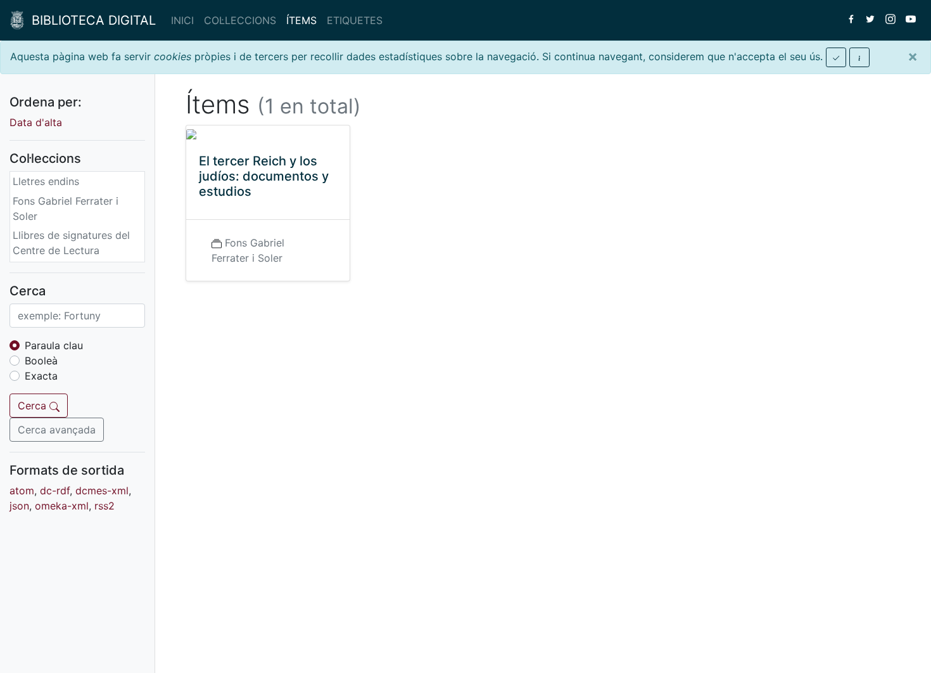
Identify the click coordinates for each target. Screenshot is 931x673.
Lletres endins (46, 181)
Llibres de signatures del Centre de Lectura (71, 243)
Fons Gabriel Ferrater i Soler (65, 208)
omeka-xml (62, 505)
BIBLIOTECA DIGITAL (90, 20)
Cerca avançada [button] (57, 429)
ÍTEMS (301, 20)
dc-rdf (55, 490)
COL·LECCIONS (240, 20)
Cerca (33, 405)
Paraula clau (54, 345)
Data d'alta (36, 122)
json (19, 505)
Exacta (41, 375)
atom (22, 490)
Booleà (41, 360)
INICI (182, 20)
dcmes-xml (102, 490)
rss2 (104, 505)
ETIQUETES (355, 20)
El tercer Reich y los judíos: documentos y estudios (264, 176)
